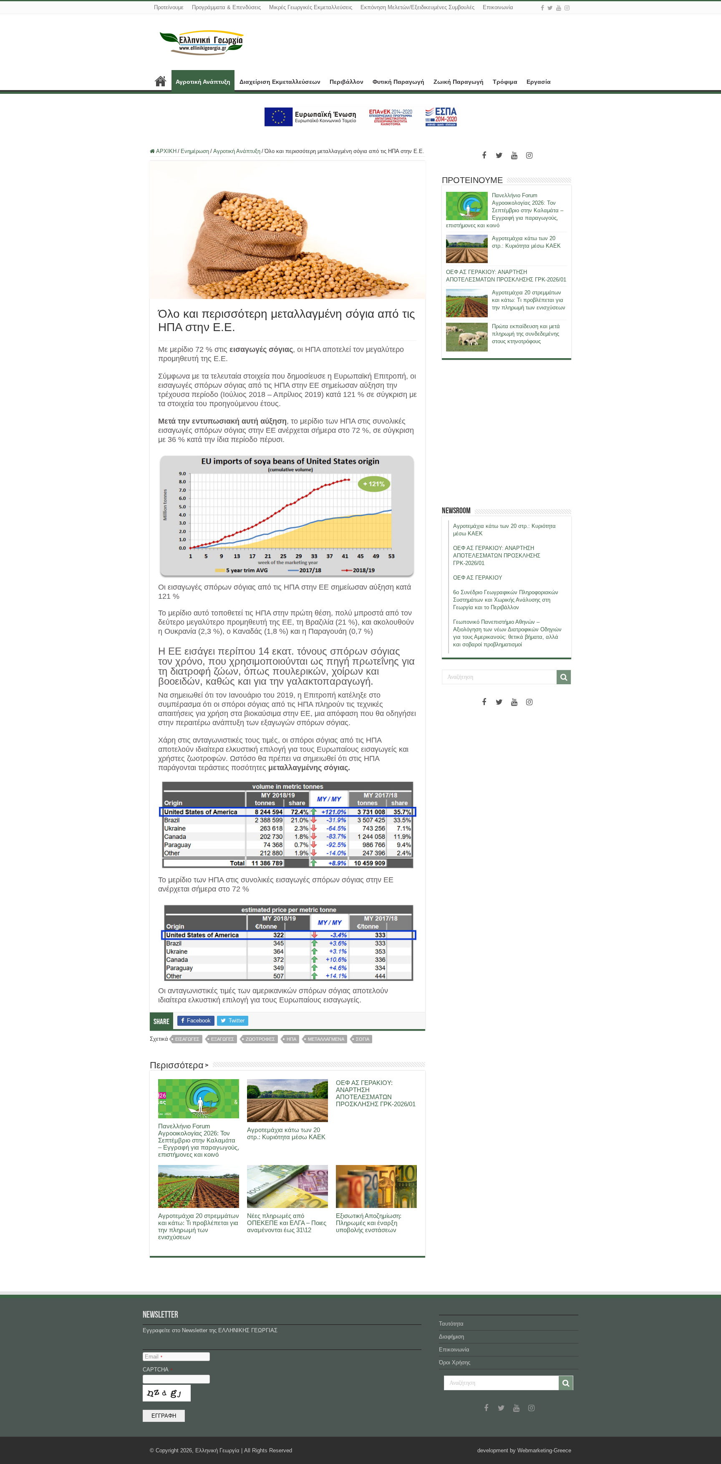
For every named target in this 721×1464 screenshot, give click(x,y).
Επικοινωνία (498, 7)
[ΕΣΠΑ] (361, 116)
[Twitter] (550, 8)
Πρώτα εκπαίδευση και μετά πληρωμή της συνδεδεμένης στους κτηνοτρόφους (526, 333)
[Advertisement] (506, 432)
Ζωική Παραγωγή (459, 81)
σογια (362, 1039)
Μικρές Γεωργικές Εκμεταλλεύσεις (310, 7)
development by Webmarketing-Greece (524, 1450)
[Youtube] (558, 8)
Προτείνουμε (169, 7)
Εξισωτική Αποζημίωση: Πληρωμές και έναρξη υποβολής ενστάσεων (368, 1222)
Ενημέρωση (195, 151)
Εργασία (539, 81)
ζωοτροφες (260, 1039)
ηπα (291, 1039)
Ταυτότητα (451, 1324)
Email (153, 1357)
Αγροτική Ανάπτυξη (203, 81)
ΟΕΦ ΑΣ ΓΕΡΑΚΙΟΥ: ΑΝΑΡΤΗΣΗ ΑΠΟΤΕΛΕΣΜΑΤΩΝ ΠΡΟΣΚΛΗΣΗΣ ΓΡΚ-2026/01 (376, 1093)
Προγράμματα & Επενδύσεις (226, 7)
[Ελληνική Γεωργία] (202, 42)
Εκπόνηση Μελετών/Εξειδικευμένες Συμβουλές (417, 7)
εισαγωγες (187, 1039)
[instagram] (567, 8)
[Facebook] (542, 8)
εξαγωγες (222, 1039)
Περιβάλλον (346, 81)
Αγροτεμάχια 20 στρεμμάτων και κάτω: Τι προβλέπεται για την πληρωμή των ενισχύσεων (198, 1226)
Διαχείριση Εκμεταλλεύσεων (279, 81)
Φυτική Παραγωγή (398, 81)
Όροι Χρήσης (454, 1362)
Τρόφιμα (505, 81)
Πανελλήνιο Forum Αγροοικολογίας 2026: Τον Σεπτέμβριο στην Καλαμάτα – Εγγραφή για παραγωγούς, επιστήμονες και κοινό (198, 1140)
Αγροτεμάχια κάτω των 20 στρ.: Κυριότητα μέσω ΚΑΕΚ (286, 1133)
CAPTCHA (157, 1369)
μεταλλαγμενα (326, 1039)
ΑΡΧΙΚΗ (160, 81)
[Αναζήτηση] (564, 677)
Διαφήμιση (451, 1336)
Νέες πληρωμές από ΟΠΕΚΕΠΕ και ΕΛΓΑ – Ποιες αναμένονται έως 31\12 (286, 1222)
